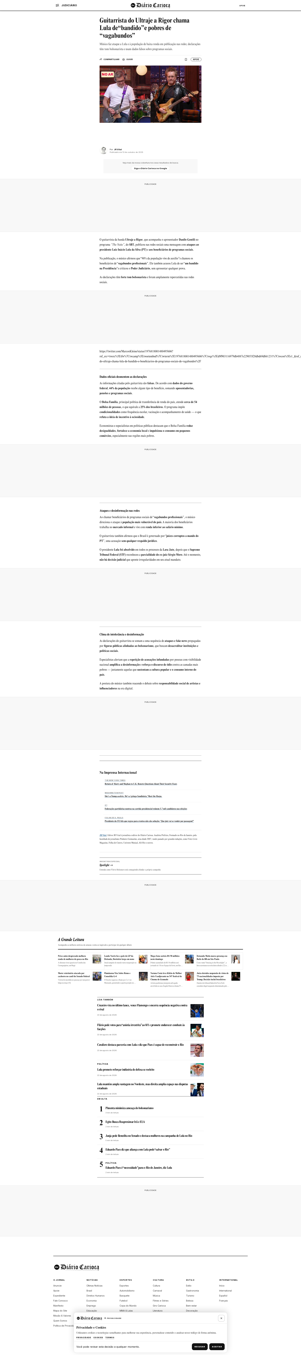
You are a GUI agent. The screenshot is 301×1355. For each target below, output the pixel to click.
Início (221, 1285)
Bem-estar (191, 1305)
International (225, 1290)
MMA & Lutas (126, 1310)
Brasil (89, 1290)
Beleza (189, 1300)
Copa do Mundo (128, 1305)
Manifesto (58, 1305)
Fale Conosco (60, 1300)
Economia (92, 1300)
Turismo (190, 1295)
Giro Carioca (159, 1305)
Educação (92, 1310)
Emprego (91, 1305)
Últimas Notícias (95, 1285)
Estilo (188, 1285)
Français (223, 1300)
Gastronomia (192, 1290)
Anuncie (57, 1285)
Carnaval (157, 1290)
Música (156, 1295)
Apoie (242, 6)
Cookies (98, 1337)
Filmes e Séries (161, 1300)
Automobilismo (127, 1290)
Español (223, 1295)
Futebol (123, 1300)
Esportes (124, 1285)
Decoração (192, 1310)
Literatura (157, 1310)
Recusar (200, 1347)
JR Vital (103, 835)
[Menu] (57, 5)
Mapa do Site (60, 1310)
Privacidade (83, 1337)
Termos (109, 1337)
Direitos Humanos (96, 1295)
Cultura (156, 1285)
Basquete (124, 1295)
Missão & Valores (62, 1315)
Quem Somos (60, 1320)
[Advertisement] (150, 206)
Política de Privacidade (65, 1325)
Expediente (59, 1295)
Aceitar (217, 1347)
